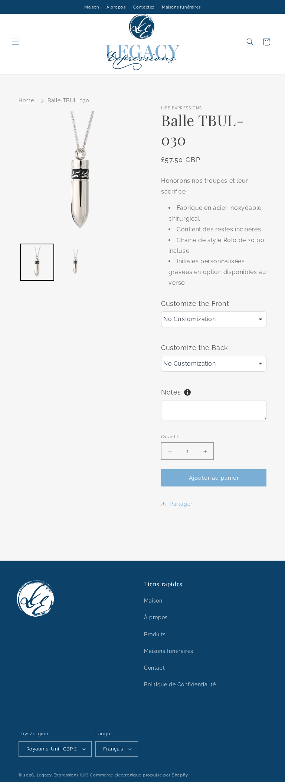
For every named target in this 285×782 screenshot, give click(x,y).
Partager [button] (181, 504)
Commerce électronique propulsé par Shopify (139, 775)
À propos (116, 7)
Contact (154, 668)
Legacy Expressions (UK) (63, 775)
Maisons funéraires (181, 7)
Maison (91, 7)
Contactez (143, 7)
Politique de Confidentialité (180, 684)
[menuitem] (37, 262)
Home (26, 100)
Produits (155, 634)
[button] (15, 42)
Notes (171, 392)
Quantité (171, 436)
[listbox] (213, 319)
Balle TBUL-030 (68, 100)
